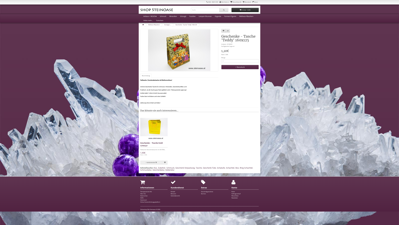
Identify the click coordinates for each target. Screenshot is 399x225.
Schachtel (230, 168)
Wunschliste (235, 196)
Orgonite (218, 16)
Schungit (183, 16)
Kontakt (173, 191)
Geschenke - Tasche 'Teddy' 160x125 (186, 25)
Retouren (173, 194)
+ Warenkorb (240, 67)
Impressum (143, 200)
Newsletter (235, 198)
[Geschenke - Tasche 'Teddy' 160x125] (179, 50)
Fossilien (192, 16)
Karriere (203, 194)
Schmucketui (145, 170)
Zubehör (161, 168)
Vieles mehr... (148, 20)
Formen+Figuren (230, 16)
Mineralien (173, 16)
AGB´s (142, 198)
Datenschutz (144, 196)
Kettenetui (169, 170)
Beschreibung (146, 76)
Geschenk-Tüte (209, 168)
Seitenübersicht (175, 196)
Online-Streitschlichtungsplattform (150, 202)
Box (237, 168)
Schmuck (163, 16)
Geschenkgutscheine (207, 191)
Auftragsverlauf (236, 194)
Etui (155, 168)
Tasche (199, 168)
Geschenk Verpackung (185, 168)
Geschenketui (158, 170)
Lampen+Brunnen (205, 16)
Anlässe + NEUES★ (150, 16)
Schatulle (221, 168)
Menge (223, 58)
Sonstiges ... (167, 25)
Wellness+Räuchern (246, 16)
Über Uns (143, 194)
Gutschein (159, 20)
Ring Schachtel (246, 168)
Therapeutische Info (146, 191)
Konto (233, 191)
